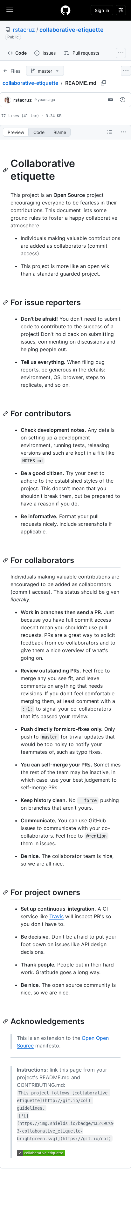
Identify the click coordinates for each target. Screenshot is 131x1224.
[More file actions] (123, 132)
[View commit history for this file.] (122, 99)
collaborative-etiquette (71, 29)
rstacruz (24, 29)
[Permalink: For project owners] (6, 892)
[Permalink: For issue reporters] (6, 302)
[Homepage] (65, 10)
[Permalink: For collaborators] (6, 560)
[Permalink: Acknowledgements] (6, 1021)
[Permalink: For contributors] (6, 413)
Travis (56, 916)
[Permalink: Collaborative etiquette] (6, 169)
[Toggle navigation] (10, 10)
